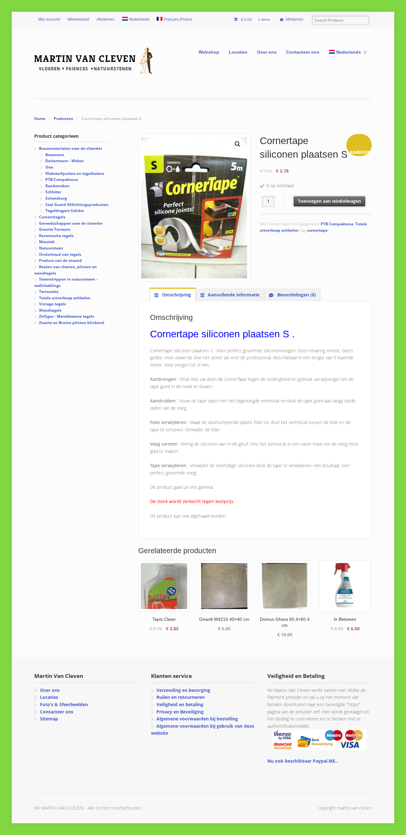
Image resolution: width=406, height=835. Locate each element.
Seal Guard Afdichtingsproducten (76, 204)
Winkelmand (78, 19)
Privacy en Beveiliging (180, 712)
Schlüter (53, 192)
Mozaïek (47, 241)
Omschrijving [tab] (176, 295)
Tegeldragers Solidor (64, 210)
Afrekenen (106, 19)
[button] (237, 144)
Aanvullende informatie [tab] (232, 295)
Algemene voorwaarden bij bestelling (197, 719)
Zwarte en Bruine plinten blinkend (71, 322)
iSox (49, 167)
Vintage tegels (52, 304)
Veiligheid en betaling (179, 704)
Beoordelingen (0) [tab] (296, 295)
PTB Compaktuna (337, 224)
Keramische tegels (56, 235)
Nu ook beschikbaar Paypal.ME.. (302, 761)
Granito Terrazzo (54, 229)
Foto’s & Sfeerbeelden (64, 704)
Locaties (238, 52)
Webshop (209, 52)
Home (39, 118)
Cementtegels (52, 217)
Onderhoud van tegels (60, 254)
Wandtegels (50, 310)
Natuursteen (51, 248)
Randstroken (57, 186)
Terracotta (48, 291)
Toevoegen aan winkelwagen (329, 201)
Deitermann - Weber (64, 160)
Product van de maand (60, 260)
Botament (54, 154)
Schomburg (56, 198)
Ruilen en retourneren (180, 697)
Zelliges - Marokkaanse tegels (66, 316)
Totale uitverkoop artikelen (64, 298)
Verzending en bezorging (183, 690)
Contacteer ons (302, 52)
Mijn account (49, 19)
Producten (63, 118)
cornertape (317, 230)
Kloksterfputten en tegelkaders (74, 173)
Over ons (267, 52)
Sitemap (49, 719)
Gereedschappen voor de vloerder (71, 223)
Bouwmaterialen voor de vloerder (70, 148)
